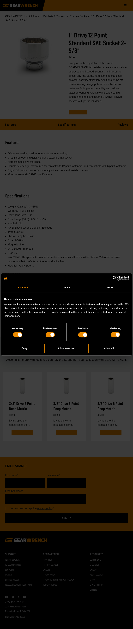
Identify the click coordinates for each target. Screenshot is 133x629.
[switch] (50, 334)
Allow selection (66, 348)
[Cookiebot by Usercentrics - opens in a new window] (115, 278)
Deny (24, 348)
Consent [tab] (23, 287)
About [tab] (110, 287)
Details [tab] (67, 287)
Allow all (109, 348)
